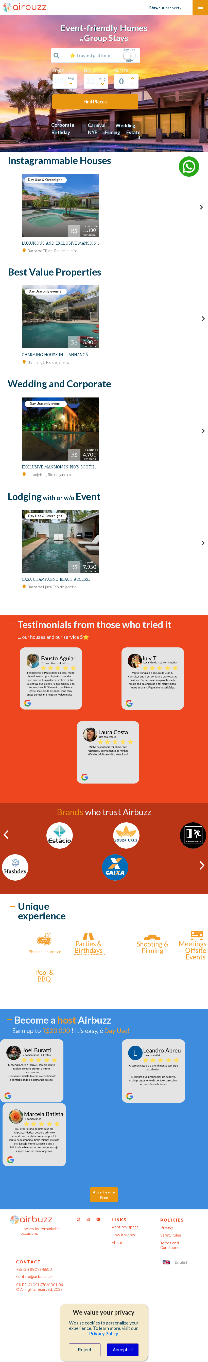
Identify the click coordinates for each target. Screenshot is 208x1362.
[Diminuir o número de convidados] (132, 83)
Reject (84, 1349)
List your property (165, 8)
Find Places (95, 101)
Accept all (123, 1349)
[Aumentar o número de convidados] (132, 78)
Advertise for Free (104, 1195)
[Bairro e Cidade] (24, 250)
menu (201, 7)
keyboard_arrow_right (201, 207)
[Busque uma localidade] (56, 56)
